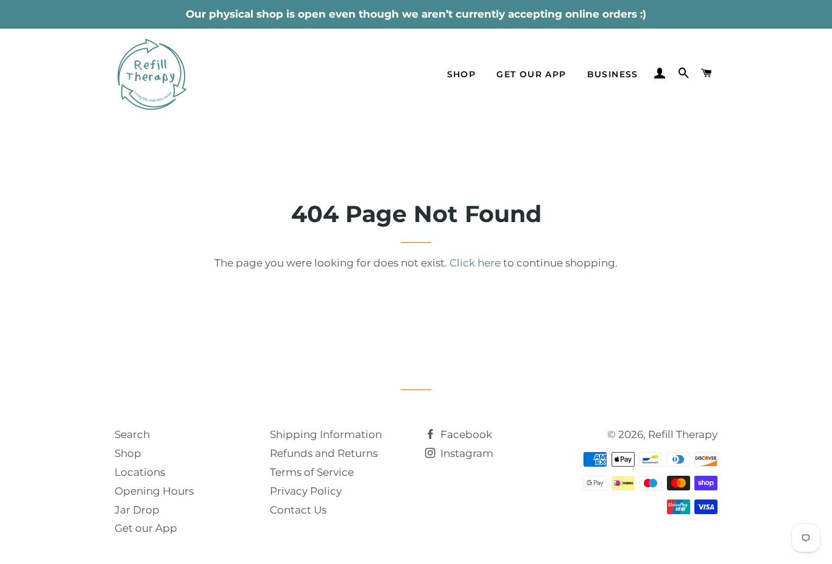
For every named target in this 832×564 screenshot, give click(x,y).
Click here (475, 263)
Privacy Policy (306, 491)
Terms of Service (312, 472)
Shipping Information (326, 434)
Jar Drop (137, 510)
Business (612, 74)
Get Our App (531, 74)
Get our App (146, 528)
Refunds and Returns (324, 453)
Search (132, 434)
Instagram (465, 453)
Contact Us (298, 510)
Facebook (465, 434)
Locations (140, 472)
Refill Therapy (682, 434)
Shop (461, 74)
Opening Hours (154, 491)
